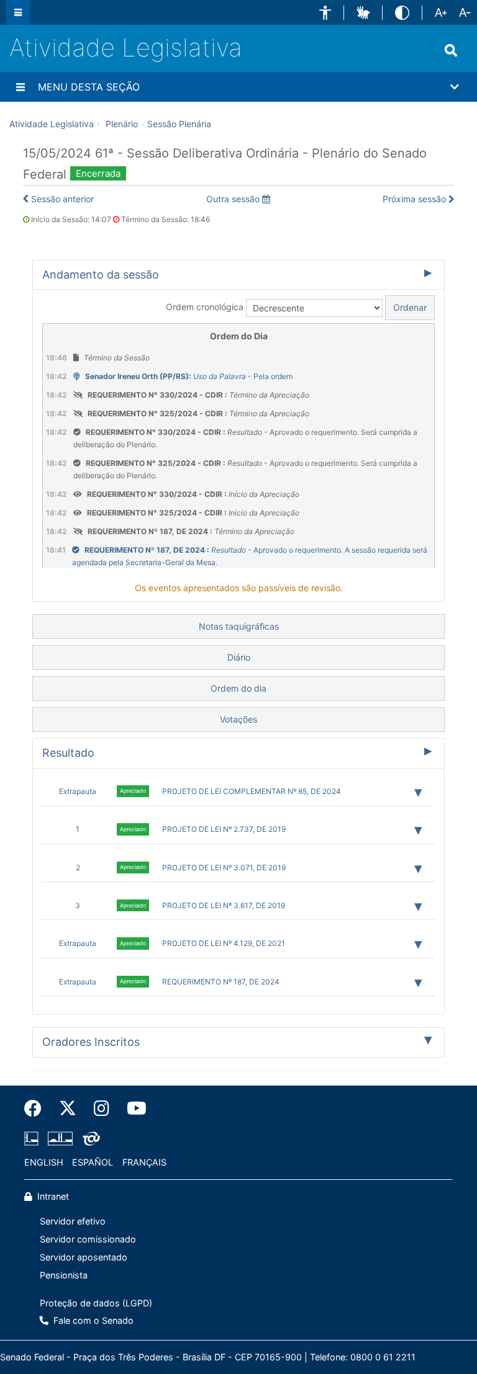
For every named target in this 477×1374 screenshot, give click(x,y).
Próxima (414, 199)
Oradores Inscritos (91, 1041)
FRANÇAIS (144, 1162)
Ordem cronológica (204, 306)
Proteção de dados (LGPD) (96, 1303)
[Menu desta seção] (20, 87)
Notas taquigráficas (239, 626)
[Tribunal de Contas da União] (89, 1138)
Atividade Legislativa (125, 47)
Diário (238, 657)
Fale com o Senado (92, 1320)
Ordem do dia (238, 688)
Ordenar (410, 307)
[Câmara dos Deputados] (33, 1138)
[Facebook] (37, 1108)
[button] (325, 13)
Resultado (68, 752)
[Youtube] (132, 1108)
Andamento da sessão (100, 274)
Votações (238, 719)
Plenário (122, 123)
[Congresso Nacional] (60, 1138)
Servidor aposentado (83, 1257)
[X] (67, 1108)
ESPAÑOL (92, 1162)
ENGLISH (43, 1162)
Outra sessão (234, 199)
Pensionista (64, 1275)
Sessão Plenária (179, 123)
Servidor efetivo (73, 1221)
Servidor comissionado (88, 1239)
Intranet (52, 1196)
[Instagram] (101, 1108)
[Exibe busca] (451, 50)
